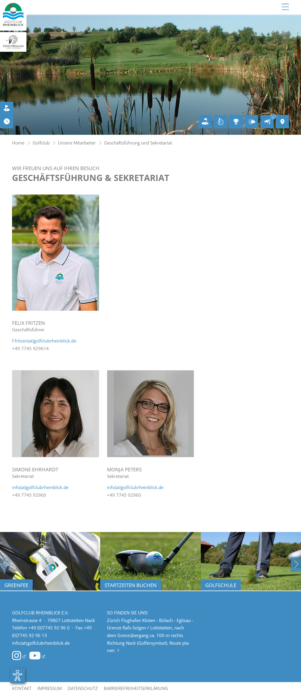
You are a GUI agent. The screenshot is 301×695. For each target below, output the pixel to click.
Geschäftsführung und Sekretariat (138, 143)
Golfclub (41, 143)
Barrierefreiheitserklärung (136, 688)
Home (18, 143)
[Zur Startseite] (13, 15)
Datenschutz (83, 688)
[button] (296, 564)
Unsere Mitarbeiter (77, 143)
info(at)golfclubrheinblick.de (40, 487)
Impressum (49, 688)
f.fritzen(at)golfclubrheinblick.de (44, 341)
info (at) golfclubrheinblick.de (41, 643)
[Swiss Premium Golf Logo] (13, 42)
